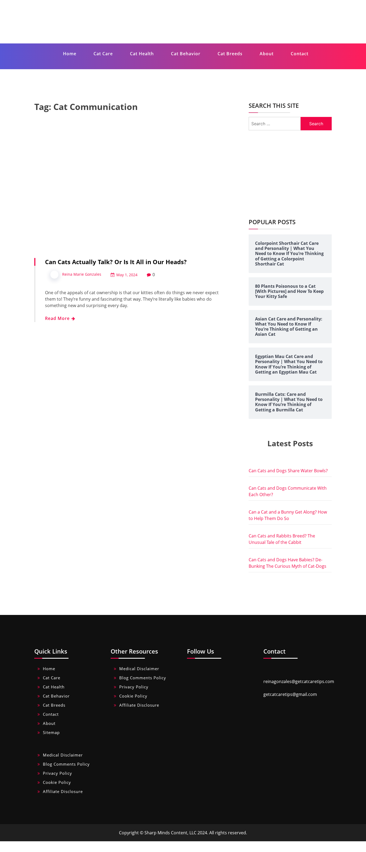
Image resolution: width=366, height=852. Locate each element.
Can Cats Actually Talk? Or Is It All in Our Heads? (116, 262)
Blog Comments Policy (142, 677)
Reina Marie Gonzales (81, 274)
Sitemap (51, 732)
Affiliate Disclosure (139, 705)
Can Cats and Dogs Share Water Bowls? (288, 471)
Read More (58, 318)
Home (69, 54)
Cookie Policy (133, 696)
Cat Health (142, 54)
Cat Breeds (230, 54)
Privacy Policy (133, 686)
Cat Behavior (185, 54)
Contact (299, 54)
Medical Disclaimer (139, 668)
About (267, 54)
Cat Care (103, 54)
